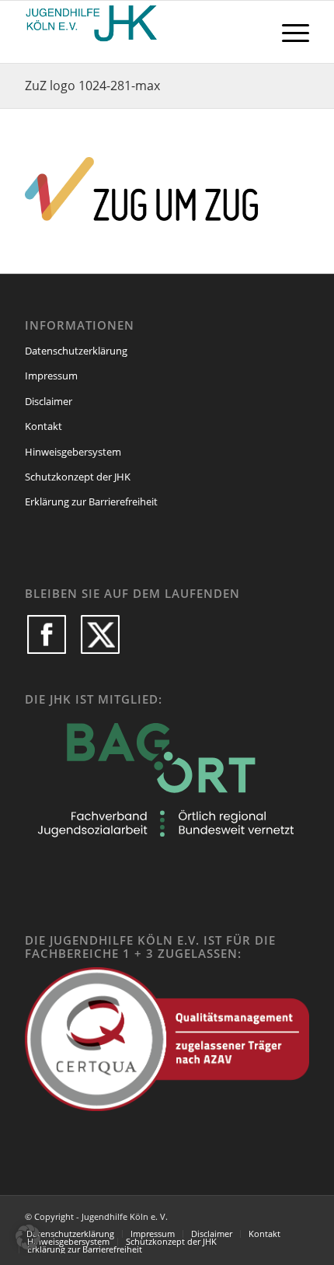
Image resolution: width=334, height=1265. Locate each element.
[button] (28, 1237)
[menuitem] (287, 32)
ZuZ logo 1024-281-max (92, 85)
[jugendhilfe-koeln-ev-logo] (138, 32)
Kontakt (43, 426)
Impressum (51, 376)
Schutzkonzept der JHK (77, 477)
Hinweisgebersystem (73, 452)
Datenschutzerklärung (76, 351)
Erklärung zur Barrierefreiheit (91, 501)
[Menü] (287, 32)
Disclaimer (48, 401)
